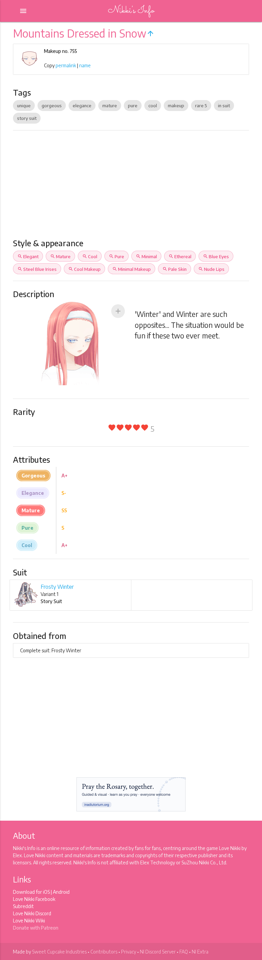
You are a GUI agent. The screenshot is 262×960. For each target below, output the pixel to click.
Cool (89, 256)
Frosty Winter (57, 586)
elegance (82, 105)
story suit (27, 118)
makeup (176, 105)
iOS (46, 892)
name (85, 65)
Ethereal (180, 256)
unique (24, 105)
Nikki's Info (131, 10)
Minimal (146, 256)
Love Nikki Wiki (29, 920)
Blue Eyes (216, 256)
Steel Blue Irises (37, 269)
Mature (60, 256)
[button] (118, 311)
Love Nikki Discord (32, 913)
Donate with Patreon (35, 928)
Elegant (28, 256)
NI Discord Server (158, 952)
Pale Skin (174, 269)
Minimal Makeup (131, 269)
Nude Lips (211, 269)
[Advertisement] (131, 187)
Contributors (103, 952)
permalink (66, 65)
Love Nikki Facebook (34, 899)
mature (109, 105)
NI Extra (200, 952)
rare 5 (201, 105)
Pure (116, 256)
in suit (224, 105)
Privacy (128, 952)
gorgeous (52, 105)
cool (152, 105)
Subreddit (23, 906)
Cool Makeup (84, 269)
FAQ (183, 952)
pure (132, 105)
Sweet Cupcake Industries (59, 952)
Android (61, 892)
